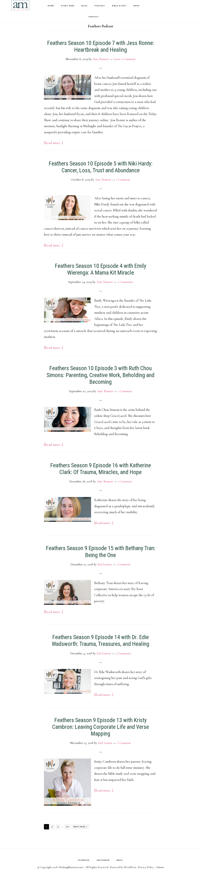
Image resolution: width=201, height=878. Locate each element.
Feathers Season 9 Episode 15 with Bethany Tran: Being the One (100, 551)
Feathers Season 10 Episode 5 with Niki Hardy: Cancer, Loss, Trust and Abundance (100, 167)
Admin (160, 867)
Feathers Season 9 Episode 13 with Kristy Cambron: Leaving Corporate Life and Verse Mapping (100, 727)
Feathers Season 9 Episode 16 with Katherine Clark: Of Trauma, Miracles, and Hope (100, 468)
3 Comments (123, 653)
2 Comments (125, 282)
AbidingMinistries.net (70, 867)
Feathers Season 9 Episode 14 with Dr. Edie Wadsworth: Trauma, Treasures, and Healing (100, 640)
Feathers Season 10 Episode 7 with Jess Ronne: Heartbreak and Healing (100, 46)
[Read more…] (53, 143)
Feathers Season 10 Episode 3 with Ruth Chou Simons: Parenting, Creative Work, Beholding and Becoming (100, 375)
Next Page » (80, 827)
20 (68, 827)
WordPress (130, 867)
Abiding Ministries (20, 5)
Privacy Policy (146, 867)
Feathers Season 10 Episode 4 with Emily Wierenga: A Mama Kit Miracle (100, 269)
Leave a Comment (125, 59)
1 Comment (123, 180)
